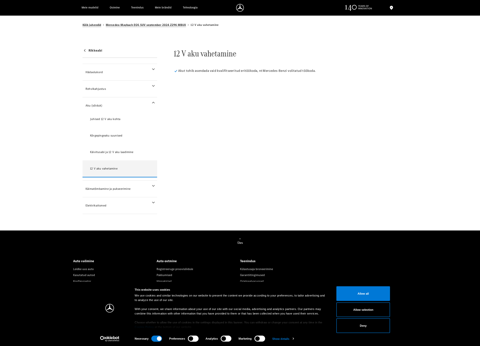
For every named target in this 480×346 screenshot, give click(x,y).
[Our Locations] (391, 8)
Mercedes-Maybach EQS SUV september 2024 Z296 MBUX (146, 25)
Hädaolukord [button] (94, 72)
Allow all (363, 293)
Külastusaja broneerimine (256, 269)
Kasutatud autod (84, 275)
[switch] (193, 338)
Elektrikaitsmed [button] (96, 205)
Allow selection (363, 309)
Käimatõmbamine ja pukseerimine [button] (108, 189)
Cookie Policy (144, 327)
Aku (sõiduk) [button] (94, 105)
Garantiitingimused (252, 275)
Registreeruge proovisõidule (175, 269)
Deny (363, 325)
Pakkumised (164, 275)
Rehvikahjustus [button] (96, 89)
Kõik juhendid (91, 25)
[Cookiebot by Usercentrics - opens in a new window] (109, 338)
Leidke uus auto (83, 269)
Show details (280, 338)
